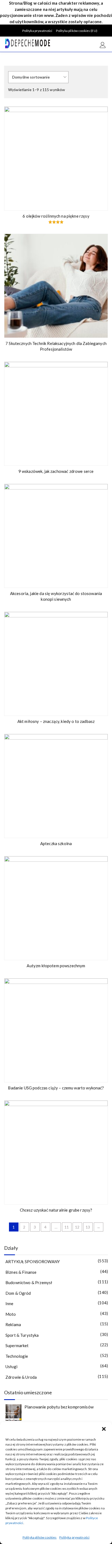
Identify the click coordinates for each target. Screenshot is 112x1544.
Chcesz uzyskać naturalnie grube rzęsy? (56, 1209)
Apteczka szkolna (56, 843)
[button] (104, 1429)
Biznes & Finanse (20, 1272)
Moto (10, 1314)
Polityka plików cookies (40, 1537)
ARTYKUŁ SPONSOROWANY (32, 1261)
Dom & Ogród (18, 1293)
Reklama (13, 1324)
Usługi (11, 1366)
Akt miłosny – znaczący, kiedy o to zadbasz (56, 721)
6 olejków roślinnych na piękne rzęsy (56, 216)
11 (66, 1227)
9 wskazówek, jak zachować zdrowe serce (56, 471)
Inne (9, 1303)
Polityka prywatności (74, 1537)
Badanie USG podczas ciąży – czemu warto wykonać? (56, 1087)
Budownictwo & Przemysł (28, 1282)
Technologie (16, 1356)
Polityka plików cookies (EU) (76, 31)
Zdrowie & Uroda (21, 1377)
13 (88, 1227)
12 (77, 1227)
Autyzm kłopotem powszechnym (56, 965)
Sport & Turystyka (22, 1335)
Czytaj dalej (100, 203)
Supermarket (17, 1345)
